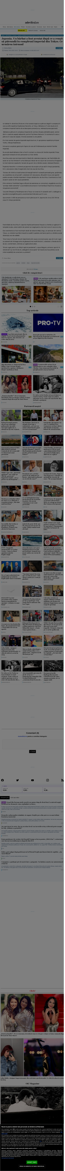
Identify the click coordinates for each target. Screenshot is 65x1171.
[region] (32, 1147)
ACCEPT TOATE (32, 1162)
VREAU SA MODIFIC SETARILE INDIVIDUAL (32, 1166)
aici (40, 1141)
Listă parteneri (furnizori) (7, 1158)
